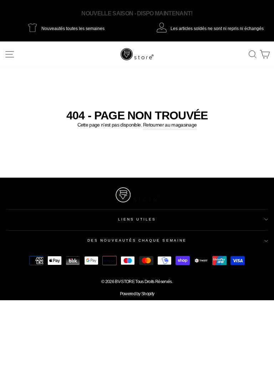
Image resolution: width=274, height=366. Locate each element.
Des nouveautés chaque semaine (137, 240)
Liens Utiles (137, 219)
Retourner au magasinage (170, 125)
